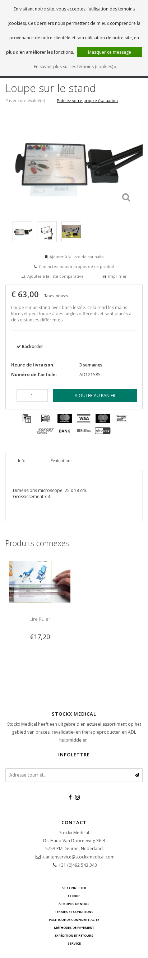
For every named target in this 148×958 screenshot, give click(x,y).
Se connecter (74, 888)
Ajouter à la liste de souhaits (76, 256)
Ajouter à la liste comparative (55, 276)
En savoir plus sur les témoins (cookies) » (75, 66)
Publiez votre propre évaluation (87, 100)
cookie (74, 895)
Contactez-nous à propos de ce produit (76, 266)
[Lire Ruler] (39, 581)
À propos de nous (74, 903)
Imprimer (117, 276)
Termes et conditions (74, 911)
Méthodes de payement (74, 927)
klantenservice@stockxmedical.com (78, 857)
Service (74, 943)
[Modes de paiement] (27, 418)
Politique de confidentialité (74, 919)
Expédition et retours (74, 935)
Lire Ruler (39, 619)
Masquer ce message (109, 52)
